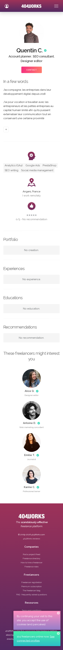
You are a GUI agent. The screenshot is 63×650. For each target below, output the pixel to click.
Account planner (20, 56)
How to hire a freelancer (31, 562)
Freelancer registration (31, 582)
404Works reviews (31, 538)
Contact (31, 70)
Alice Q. (29, 391)
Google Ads (33, 165)
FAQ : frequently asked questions (31, 594)
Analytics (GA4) (14, 165)
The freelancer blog (31, 590)
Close (58, 613)
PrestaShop (49, 165)
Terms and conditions (31, 610)
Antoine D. (29, 423)
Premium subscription (31, 586)
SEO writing (11, 170)
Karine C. (29, 487)
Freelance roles (31, 566)
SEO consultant (43, 56)
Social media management (37, 170)
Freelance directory (31, 558)
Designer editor (32, 61)
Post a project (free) (31, 554)
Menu (56, 4)
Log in (6, 4)
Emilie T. (29, 455)
